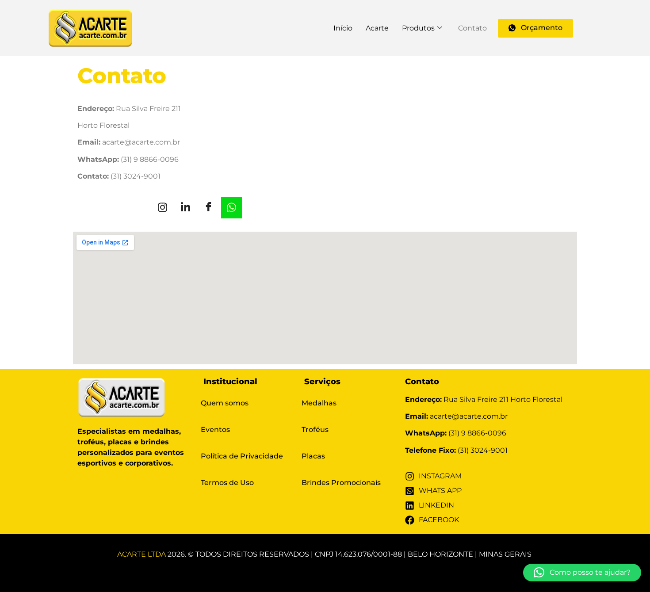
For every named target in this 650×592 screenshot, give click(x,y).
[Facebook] (208, 207)
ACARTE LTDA (141, 554)
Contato (472, 28)
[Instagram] (162, 207)
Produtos (418, 28)
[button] (582, 572)
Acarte (377, 28)
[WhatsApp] (231, 207)
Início (342, 28)
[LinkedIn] (185, 207)
